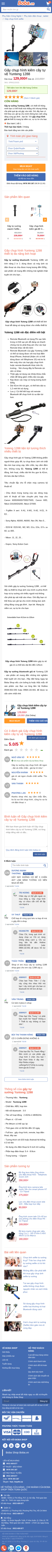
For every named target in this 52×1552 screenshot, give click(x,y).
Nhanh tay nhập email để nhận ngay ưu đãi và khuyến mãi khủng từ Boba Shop (24, 1395)
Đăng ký (44, 1401)
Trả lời (16, 886)
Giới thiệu (6, 1352)
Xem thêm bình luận (26, 1079)
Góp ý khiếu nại (8, 1356)
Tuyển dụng (7, 1364)
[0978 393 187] (4, 1548)
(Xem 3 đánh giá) (32, 98)
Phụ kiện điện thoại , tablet (36, 16)
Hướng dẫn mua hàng (11, 1368)
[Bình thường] (26, 750)
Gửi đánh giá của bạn (36, 738)
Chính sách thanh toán (37, 1361)
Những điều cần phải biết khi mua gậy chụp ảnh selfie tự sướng (34, 1273)
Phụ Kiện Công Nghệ (11, 16)
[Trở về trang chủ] (26, 3)
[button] (25, 168)
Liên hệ (5, 1360)
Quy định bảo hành (35, 1372)
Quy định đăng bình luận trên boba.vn (23, 850)
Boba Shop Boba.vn (17, 1452)
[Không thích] (16, 750)
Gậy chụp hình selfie (14, 19)
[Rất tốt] (31, 750)
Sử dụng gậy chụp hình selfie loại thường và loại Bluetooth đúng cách (34, 1306)
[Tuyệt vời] (36, 750)
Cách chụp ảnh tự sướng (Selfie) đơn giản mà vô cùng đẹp (34, 1325)
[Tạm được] (21, 750)
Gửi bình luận (40, 854)
